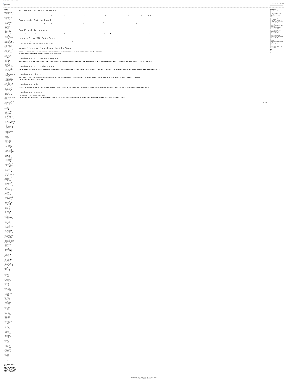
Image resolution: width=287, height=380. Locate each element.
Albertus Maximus (8, 12)
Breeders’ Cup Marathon (276, 37)
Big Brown (6, 30)
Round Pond (7, 203)
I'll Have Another (8, 127)
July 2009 (6, 308)
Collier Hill (6, 51)
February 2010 (7, 299)
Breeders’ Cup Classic (30, 74)
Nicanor (6, 173)
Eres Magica (7, 85)
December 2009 (7, 302)
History (6, 120)
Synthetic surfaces (8, 235)
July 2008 (6, 323)
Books (5, 35)
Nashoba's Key (7, 169)
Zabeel (5, 268)
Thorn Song (6, 244)
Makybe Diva (7, 150)
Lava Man (6, 140)
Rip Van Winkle (7, 202)
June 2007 (6, 340)
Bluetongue (6, 32)
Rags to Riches (7, 197)
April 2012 (6, 276)
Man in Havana (7, 152)
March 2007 (7, 344)
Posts (275, 3)
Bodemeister (7, 33)
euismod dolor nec (12, 363)
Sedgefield (6, 212)
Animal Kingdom (8, 14)
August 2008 (7, 322)
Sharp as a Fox (7, 215)
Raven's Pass (7, 198)
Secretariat (6, 211)
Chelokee (6, 43)
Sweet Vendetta (7, 232)
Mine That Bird (7, 159)
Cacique (6, 38)
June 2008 (6, 325)
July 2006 (6, 354)
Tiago (5, 245)
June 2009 (6, 309)
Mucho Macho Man (8, 165)
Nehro (5, 170)
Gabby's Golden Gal (8, 97)
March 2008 (7, 328)
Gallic (5, 98)
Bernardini (6, 26)
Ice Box (6, 128)
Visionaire (6, 255)
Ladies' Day (6, 138)
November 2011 (7, 278)
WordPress (273, 52)
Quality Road (7, 194)
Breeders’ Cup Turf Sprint (276, 34)
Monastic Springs (8, 163)
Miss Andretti (7, 160)
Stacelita (6, 225)
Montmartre (6, 164)
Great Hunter (7, 111)
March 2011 (6, 287)
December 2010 (7, 289)
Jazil (5, 135)
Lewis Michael (7, 144)
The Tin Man (7, 242)
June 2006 (6, 355)
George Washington (8, 101)
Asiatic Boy (6, 18)
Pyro (5, 193)
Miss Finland (7, 161)
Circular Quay (7, 47)
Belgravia (6, 24)
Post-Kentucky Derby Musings (34, 30)
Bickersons (6, 28)
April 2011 (6, 285)
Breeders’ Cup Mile (28, 84)
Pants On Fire (7, 183)
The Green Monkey (8, 240)
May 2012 (6, 275)
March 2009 (7, 313)
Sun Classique (7, 230)
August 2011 (7, 281)
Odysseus (6, 178)
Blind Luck (6, 31)
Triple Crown (7, 249)
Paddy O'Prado (7, 182)
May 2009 (6, 311)
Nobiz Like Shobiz (8, 174)
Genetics (6, 99)
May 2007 (6, 341)
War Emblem (7, 259)
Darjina (5, 61)
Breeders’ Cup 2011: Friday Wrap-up (37, 66)
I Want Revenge (7, 126)
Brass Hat (6, 36)
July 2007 (6, 339)
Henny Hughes (7, 117)
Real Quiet (6, 201)
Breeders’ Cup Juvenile (30, 92)
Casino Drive (7, 41)
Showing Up (7, 217)
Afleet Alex (6, 10)
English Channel (8, 83)
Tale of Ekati (7, 237)
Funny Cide (6, 95)
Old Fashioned (7, 179)
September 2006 (8, 351)
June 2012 (6, 274)
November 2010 (7, 290)
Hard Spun (6, 113)
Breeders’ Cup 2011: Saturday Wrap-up (38, 58)
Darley (5, 62)
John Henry (6, 137)
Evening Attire (7, 88)
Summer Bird (7, 229)
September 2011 (8, 280)
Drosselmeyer (7, 71)
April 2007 (6, 342)
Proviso (6, 192)
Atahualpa (149, 378)
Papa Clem (6, 184)
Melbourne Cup (7, 157)
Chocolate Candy (8, 45)
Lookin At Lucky (7, 147)
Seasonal (6, 209)
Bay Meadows (7, 22)
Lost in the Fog (7, 149)
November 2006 (7, 349)
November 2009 (7, 303)
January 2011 (7, 288)
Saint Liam (6, 206)
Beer (5, 23)
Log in (272, 50)
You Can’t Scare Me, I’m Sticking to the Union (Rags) (45, 48)
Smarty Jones (7, 220)
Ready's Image (7, 199)
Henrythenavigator (8, 118)
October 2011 (7, 279)
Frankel (6, 93)
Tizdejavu (6, 246)
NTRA (5, 175)
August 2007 (7, 337)
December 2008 (7, 317)
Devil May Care (7, 66)
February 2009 (7, 314)
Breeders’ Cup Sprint (275, 35)
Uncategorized (7, 251)
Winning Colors (7, 264)
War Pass (6, 260)
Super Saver (7, 231)
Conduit (6, 54)
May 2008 (6, 326)
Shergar (6, 216)
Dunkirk (6, 76)
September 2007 (8, 336)
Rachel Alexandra (8, 196)
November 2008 (7, 318)
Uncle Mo (6, 253)
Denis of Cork (7, 65)
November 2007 (7, 333)
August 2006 (7, 353)
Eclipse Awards (7, 79)
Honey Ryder (7, 122)
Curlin (5, 57)
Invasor (6, 132)
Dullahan (6, 75)
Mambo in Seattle (8, 151)
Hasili (5, 114)
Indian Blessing (7, 131)
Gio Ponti (6, 104)
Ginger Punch (7, 103)
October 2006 (7, 350)
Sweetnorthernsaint (8, 234)
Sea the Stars (7, 208)
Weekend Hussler (8, 261)
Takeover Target (7, 236)
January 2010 (7, 301)
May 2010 (6, 295)
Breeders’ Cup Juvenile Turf (277, 36)
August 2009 (7, 307)
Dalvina (6, 59)
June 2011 (6, 283)
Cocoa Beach (7, 50)
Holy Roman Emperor (9, 121)
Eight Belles (7, 80)
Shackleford (7, 213)
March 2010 (7, 298)
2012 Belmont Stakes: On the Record (37, 10)
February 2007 (7, 345)
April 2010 (6, 297)
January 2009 (7, 316)
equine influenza (8, 84)
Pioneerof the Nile (8, 189)
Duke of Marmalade (8, 74)
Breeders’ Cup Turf (275, 31)
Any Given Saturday (8, 16)
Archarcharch (7, 17)
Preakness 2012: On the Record (35, 20)
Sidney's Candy (7, 218)
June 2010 (6, 294)
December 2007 (7, 332)
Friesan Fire (7, 94)
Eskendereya (7, 87)
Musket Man (7, 168)
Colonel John (7, 52)
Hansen (6, 112)
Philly (5, 187)
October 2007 (7, 335)
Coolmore (6, 55)
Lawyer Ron (7, 141)
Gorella (6, 109)
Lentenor (6, 142)
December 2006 (7, 347)
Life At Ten (6, 145)
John (5, 136)
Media (5, 155)
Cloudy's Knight (7, 49)
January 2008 (7, 331)
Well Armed (6, 263)
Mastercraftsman (8, 154)
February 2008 (7, 330)
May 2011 (6, 284)
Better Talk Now (7, 27)
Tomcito (6, 248)
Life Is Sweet (7, 146)
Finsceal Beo (7, 89)
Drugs (5, 73)
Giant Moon (6, 102)
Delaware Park (7, 64)
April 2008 (6, 327)
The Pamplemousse (8, 241)
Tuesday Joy (7, 250)
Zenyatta (6, 270)
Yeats (5, 267)
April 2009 (6, 312)
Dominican (6, 70)
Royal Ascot (7, 204)
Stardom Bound (7, 226)
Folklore (6, 92)
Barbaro (6, 21)
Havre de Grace (7, 116)
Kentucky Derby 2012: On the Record (37, 38)
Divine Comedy (7, 69)
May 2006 (6, 356)
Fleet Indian (7, 90)
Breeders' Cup (7, 37)
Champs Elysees (8, 42)
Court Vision (7, 56)
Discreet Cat (7, 68)
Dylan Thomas (7, 78)
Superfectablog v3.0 (144, 377)
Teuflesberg (6, 239)
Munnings (6, 166)
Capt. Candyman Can (9, 40)
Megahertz (6, 156)
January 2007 (7, 346)
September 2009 (8, 306)
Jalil (5, 133)
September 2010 (8, 293)
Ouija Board (7, 180)
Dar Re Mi (6, 60)
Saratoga (6, 207)
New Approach (7, 171)
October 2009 (7, 304)
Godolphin (6, 107)
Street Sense (7, 227)
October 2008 (7, 320)
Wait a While (7, 258)
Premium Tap (7, 190)
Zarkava (6, 269)
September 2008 (8, 321)
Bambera (6, 19)
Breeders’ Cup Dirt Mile (276, 32)
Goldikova (6, 108)
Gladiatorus (6, 106)
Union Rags (6, 254)
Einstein (6, 82)
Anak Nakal (6, 13)
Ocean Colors (7, 177)
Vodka (5, 256)
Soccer (6, 221)
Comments (281, 3)
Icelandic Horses (8, 130)
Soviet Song (7, 222)
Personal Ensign (8, 185)
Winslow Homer (7, 265)
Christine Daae (7, 46)
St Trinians (6, 223)
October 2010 (7, 292)
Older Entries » (264, 102)
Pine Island (6, 188)
